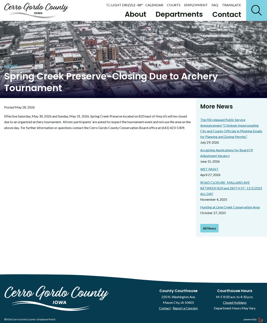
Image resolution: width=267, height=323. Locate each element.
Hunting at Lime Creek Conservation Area (230, 207)
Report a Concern (185, 308)
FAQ (215, 5)
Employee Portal (46, 319)
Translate (231, 5)
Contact (226, 14)
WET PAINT (209, 169)
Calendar (154, 5)
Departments (179, 14)
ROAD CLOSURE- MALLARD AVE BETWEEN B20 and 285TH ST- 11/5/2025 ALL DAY (231, 188)
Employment (196, 5)
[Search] (256, 10)
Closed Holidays (235, 302)
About (135, 14)
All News (209, 228)
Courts (173, 5)
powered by (250, 319)
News (11, 66)
